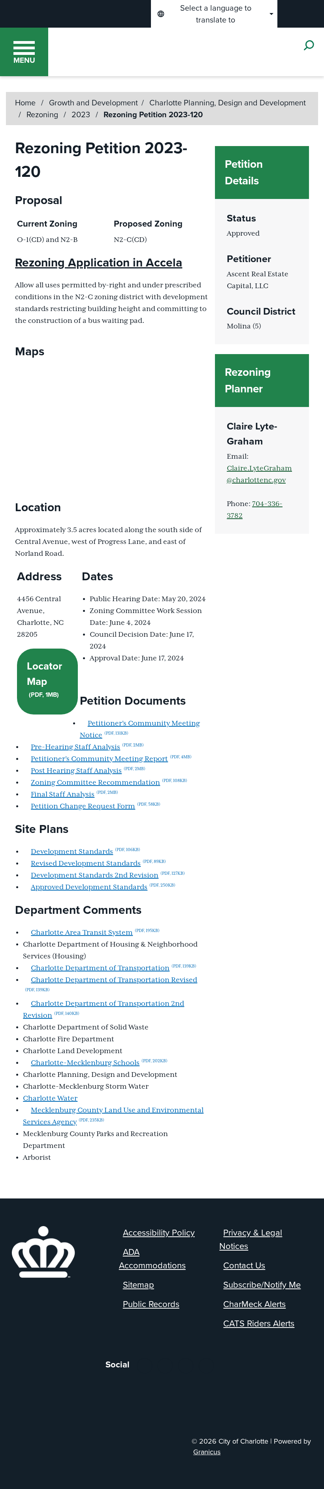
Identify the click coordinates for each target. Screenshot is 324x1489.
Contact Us (244, 1265)
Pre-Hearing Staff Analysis (87, 747)
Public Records (151, 1304)
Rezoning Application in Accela (98, 262)
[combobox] (214, 14)
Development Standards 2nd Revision (108, 876)
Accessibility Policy (159, 1232)
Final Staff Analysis (74, 795)
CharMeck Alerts (254, 1304)
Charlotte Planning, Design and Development (227, 103)
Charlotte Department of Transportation (113, 968)
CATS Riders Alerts (258, 1323)
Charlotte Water (50, 1099)
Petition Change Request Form (95, 806)
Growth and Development (93, 103)
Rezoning (43, 114)
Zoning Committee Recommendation (109, 783)
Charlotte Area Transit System (95, 933)
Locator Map (44, 678)
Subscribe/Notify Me (262, 1284)
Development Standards (85, 852)
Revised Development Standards (98, 864)
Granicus (206, 1452)
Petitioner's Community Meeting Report (111, 759)
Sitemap (138, 1284)
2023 (82, 114)
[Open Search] (308, 45)
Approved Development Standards (103, 887)
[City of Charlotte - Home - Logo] (130, 52)
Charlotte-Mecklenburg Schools (99, 1063)
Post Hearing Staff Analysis (88, 771)
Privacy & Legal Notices (250, 1239)
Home (25, 103)
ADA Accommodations (152, 1258)
